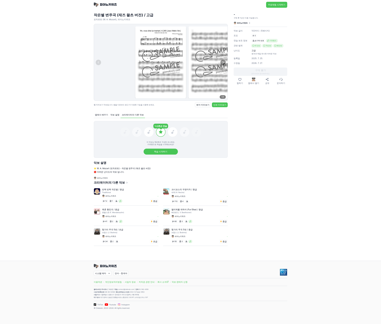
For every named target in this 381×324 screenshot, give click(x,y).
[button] (260, 72)
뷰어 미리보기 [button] (202, 104)
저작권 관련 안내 (146, 282)
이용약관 (98, 282)
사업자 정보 (130, 282)
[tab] (101, 115)
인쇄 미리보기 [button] (219, 104)
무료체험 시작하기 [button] (276, 4)
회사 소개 (161, 282)
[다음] (223, 62)
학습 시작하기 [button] (160, 151)
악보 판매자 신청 (180, 282)
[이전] (98, 62)
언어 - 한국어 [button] (121, 273)
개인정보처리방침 (113, 282)
